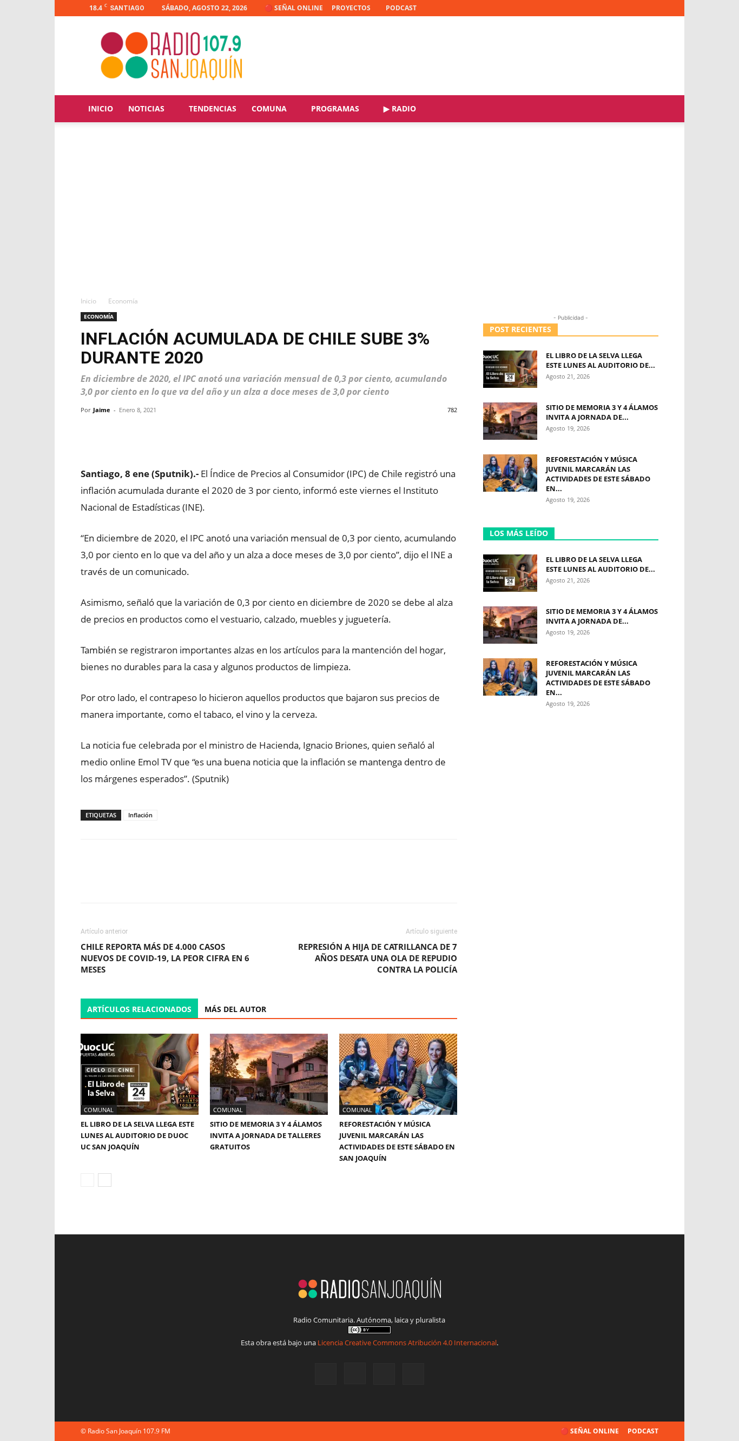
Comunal (99, 1110)
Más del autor (235, 1009)
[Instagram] (614, 8)
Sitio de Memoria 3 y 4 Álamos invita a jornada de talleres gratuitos (266, 1135)
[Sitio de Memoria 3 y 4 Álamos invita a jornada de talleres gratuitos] (269, 1074)
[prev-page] (87, 1180)
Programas (335, 108)
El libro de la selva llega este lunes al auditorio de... (600, 360)
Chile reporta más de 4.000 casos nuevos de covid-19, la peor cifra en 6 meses (165, 958)
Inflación (140, 815)
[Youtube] (650, 8)
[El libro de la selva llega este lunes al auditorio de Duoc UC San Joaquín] (140, 1074)
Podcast (401, 7)
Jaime (101, 410)
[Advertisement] (369, 214)
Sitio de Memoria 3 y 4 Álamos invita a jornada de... (602, 412)
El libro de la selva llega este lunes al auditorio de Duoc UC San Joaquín (137, 1135)
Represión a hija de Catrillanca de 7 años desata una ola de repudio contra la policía (377, 958)
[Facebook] (597, 8)
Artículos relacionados (139, 1009)
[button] (645, 109)
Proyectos (351, 7)
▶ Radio (400, 108)
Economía (99, 316)
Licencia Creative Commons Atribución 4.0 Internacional (407, 1342)
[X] (632, 8)
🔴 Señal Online (294, 7)
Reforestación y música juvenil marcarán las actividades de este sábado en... (598, 473)
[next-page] (104, 1180)
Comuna (269, 108)
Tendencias (212, 108)
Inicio (100, 108)
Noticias (146, 108)
